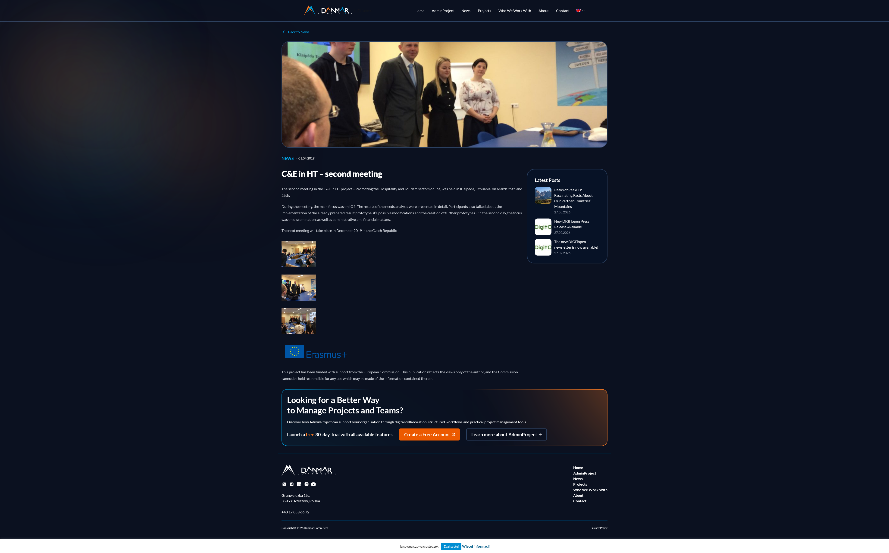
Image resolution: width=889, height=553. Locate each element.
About (543, 10)
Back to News (299, 32)
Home (419, 10)
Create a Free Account (427, 434)
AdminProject (443, 10)
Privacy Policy (599, 528)
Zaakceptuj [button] (451, 546)
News (465, 10)
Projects (484, 10)
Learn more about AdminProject (504, 434)
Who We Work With (514, 10)
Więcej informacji (476, 546)
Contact (562, 10)
